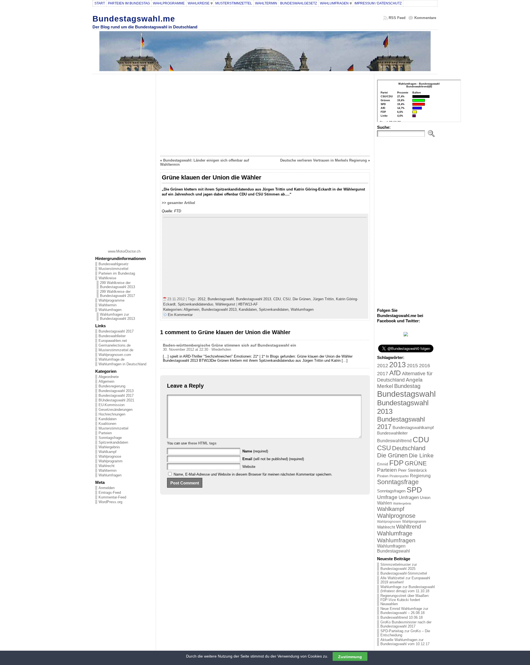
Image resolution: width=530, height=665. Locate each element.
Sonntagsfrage (110, 438)
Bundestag (407, 386)
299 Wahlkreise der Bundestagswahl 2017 (117, 293)
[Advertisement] (124, 159)
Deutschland (408, 448)
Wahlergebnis (109, 447)
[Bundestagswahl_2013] (406, 335)
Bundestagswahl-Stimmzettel (403, 573)
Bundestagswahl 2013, (220, 309)
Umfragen (409, 497)
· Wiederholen (220, 349)
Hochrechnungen (112, 414)
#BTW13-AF (248, 304)
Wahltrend (408, 527)
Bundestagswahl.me (133, 18)
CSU (286, 299)
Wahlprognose (110, 456)
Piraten (382, 476)
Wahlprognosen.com (115, 355)
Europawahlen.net (113, 341)
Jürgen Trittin (323, 299)
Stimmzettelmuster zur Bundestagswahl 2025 (398, 566)
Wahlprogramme (111, 300)
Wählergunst (225, 304)
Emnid (382, 464)
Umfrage (387, 497)
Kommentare (425, 18)
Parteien (105, 433)
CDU (277, 299)
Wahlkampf (107, 452)
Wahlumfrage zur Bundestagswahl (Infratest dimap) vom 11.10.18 (407, 589)
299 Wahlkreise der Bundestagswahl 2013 (117, 285)
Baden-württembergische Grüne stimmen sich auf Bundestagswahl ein (229, 345)
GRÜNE (416, 463)
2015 (412, 365)
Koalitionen (107, 424)
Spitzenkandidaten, (275, 309)
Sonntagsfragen (391, 491)
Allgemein (106, 381)
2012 (201, 299)
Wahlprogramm (111, 461)
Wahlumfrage (394, 533)
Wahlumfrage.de (111, 359)
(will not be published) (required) (273, 459)
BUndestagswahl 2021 (116, 400)
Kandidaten (107, 419)
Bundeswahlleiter (112, 336)
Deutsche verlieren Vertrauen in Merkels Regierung (323, 160)
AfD (395, 373)
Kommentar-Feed (112, 497)
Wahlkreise (107, 278)
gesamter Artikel (181, 203)
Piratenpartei (399, 476)
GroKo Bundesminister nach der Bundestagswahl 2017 (405, 624)
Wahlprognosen (389, 522)
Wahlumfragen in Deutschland (122, 364)
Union (425, 497)
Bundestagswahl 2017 (116, 331)
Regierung (420, 475)
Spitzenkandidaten (113, 442)
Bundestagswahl (221, 299)
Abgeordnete (109, 377)
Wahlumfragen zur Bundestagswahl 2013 (117, 316)
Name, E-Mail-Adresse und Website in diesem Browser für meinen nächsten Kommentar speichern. (253, 474)
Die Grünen (302, 299)
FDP (396, 463)
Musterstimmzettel (113, 269)
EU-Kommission (111, 405)
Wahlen (384, 502)
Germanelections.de (115, 345)
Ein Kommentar (180, 315)
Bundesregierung (112, 386)
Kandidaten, (249, 309)
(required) (255, 451)
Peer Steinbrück (412, 470)
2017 (382, 373)
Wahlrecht (107, 466)
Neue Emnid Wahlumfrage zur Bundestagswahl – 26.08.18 (404, 611)
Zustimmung (350, 656)
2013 (397, 364)
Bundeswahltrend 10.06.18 (401, 617)
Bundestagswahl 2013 (116, 391)
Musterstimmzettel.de (116, 350)
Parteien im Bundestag (117, 273)
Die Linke (421, 455)
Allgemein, (193, 309)
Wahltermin (107, 305)
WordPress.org (110, 502)
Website (248, 467)
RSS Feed (397, 18)
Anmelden (107, 488)
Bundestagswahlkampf (413, 427)
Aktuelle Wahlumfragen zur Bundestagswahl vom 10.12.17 (405, 642)
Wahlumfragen (110, 310)
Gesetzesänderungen (115, 409)
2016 (424, 365)
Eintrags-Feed (110, 492)
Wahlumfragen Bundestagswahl (393, 548)
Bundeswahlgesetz (114, 264)
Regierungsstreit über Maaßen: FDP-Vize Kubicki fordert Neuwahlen (405, 600)
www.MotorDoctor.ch (124, 251)
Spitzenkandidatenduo (195, 304)
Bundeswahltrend (394, 440)
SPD (414, 490)
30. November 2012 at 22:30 (185, 349)
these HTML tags (202, 443)
